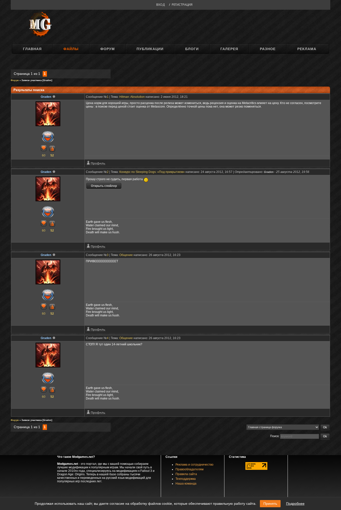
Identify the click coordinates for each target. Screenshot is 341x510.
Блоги (192, 49)
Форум (107, 49)
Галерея (229, 49)
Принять (270, 504)
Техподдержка (185, 479)
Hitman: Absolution (132, 97)
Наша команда (185, 483)
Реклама (306, 49)
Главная (32, 49)
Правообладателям (189, 469)
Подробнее (295, 504)
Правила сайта (186, 474)
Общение (126, 255)
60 (43, 155)
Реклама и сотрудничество (194, 464)
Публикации (150, 49)
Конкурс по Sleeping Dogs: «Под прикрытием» (152, 172)
